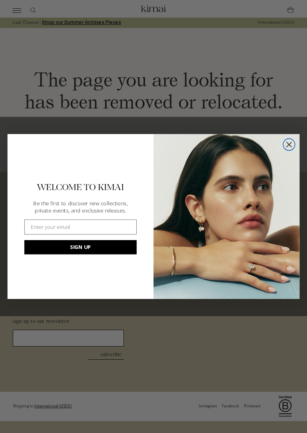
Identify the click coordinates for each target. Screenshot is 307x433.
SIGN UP (80, 247)
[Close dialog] (289, 144)
